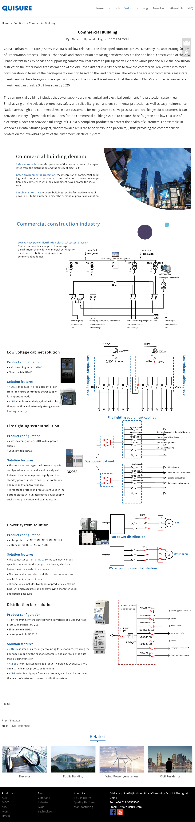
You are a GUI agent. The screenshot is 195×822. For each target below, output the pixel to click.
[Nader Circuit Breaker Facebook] (113, 812)
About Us (177, 8)
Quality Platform (84, 802)
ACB (4, 798)
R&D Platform (82, 798)
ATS (4, 807)
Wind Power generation (121, 776)
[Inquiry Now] (186, 43)
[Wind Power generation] (122, 759)
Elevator (15, 720)
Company (44, 798)
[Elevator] (24, 759)
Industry (43, 802)
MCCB (6, 802)
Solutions (131, 8)
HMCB (6, 816)
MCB (5, 811)
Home (99, 8)
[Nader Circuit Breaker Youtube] (120, 812)
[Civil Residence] (170, 759)
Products (114, 8)
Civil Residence (20, 726)
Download (159, 8)
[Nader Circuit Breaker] (24, 8)
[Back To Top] (186, 53)
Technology (45, 811)
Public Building (73, 776)
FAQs (41, 807)
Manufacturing (83, 807)
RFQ (190, 8)
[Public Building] (73, 759)
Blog (145, 8)
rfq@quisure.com (130, 807)
